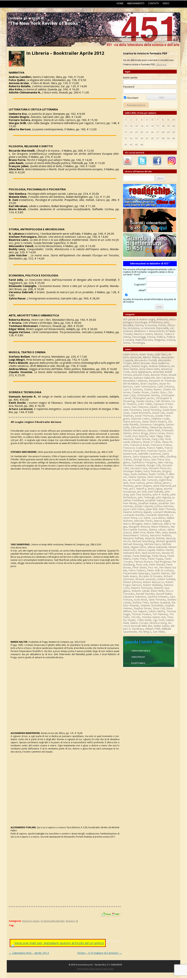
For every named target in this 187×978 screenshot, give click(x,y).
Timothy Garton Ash (154, 617)
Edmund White (139, 427)
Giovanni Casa (138, 468)
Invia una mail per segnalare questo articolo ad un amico (59, 943)
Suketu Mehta (156, 611)
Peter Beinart (157, 564)
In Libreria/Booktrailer (53, 921)
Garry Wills (158, 456)
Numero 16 (72, 921)
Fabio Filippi (156, 436)
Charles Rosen (140, 392)
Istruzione (133, 328)
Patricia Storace (143, 561)
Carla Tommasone (145, 386)
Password (128, 86)
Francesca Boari (139, 445)
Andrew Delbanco (159, 366)
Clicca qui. (161, 64)
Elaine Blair (153, 430)
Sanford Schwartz (158, 596)
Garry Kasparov (142, 456)
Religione (159, 340)
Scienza (170, 340)
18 (163, 126)
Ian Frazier (134, 480)
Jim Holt (142, 491)
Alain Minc (161, 354)
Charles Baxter (152, 389)
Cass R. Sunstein (132, 389)
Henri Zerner (154, 477)
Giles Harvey (165, 462)
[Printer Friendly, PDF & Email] (110, 915)
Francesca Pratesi (160, 445)
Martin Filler (154, 532)
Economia (151, 325)
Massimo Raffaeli (133, 538)
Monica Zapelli (146, 550)
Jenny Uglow (155, 488)
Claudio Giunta (144, 401)
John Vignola (163, 497)
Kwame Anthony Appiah (137, 512)
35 (147, 138)
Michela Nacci (152, 544)
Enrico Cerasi (157, 433)
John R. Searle (161, 494)
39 (168, 138)
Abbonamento (135, 3)
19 (168, 126)
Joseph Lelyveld (144, 506)
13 (136, 126)
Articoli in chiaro (31, 921)
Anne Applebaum (141, 372)
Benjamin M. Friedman (162, 380)
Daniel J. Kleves (158, 407)
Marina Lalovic (157, 529)
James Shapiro (143, 485)
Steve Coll (159, 608)
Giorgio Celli (153, 465)
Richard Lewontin (145, 579)
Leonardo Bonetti (133, 515)
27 (157, 132)
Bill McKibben (131, 383)
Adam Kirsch (130, 354)
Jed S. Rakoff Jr (137, 488)
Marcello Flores (143, 520)
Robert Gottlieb (166, 579)
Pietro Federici (137, 570)
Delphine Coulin (160, 418)
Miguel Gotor (138, 547)
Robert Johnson (132, 582)
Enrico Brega (140, 433)
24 (141, 132)
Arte (166, 322)
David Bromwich (141, 412)
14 (141, 126)
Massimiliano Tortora (135, 535)
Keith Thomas (167, 509)
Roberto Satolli (140, 591)
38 (163, 138)
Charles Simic (158, 392)
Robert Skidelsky (152, 585)
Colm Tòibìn (145, 404)
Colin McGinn (162, 401)
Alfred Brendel (141, 363)
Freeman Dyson (156, 450)
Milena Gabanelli (157, 547)
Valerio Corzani (139, 623)
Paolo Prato (139, 558)
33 (136, 138)
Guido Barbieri (138, 474)
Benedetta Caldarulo (135, 380)
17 (157, 126)
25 (147, 132)
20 (173, 126)
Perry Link (142, 564)
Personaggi (139, 337)
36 (152, 138)
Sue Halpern (140, 611)
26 (152, 132)
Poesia (151, 337)
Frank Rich (139, 450)
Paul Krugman (162, 561)
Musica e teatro (143, 334)
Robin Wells (157, 591)
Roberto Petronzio (141, 588)
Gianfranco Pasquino (144, 462)
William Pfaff (152, 628)
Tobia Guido (144, 620)
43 (136, 144)
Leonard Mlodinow (164, 512)
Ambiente (162, 319)
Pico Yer (153, 567)
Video (166, 3)
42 (131, 144)
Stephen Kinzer (142, 608)
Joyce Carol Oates (133, 509)
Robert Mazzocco (153, 582)
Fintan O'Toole (151, 442)
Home (120, 3)
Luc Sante (144, 518)
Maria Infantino (160, 526)
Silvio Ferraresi (157, 599)
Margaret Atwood (139, 526)
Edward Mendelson (134, 430)
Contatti (153, 3)
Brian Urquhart (149, 383)
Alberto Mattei (151, 357)
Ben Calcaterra (165, 377)
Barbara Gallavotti (144, 377)
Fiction (162, 325)
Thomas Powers (141, 614)
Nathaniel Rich (131, 553)
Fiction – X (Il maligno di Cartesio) (99, 953)
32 (131, 138)
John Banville (155, 491)
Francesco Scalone (134, 448)
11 (126, 126)
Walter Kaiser (161, 626)
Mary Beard (169, 532)
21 (126, 132)
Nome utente (130, 77)
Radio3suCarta (144, 340)
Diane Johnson (131, 421)
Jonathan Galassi (155, 500)
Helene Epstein (137, 477)
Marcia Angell (162, 520)
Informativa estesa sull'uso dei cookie (95, 968)
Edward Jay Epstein (161, 427)
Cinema (138, 325)
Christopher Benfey (148, 395)
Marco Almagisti (132, 523)
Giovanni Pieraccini (160, 468)
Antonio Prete (159, 375)
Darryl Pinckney (152, 410)
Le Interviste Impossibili (154, 328)
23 (136, 132)
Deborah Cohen (140, 418)
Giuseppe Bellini (132, 471)
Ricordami (132, 97)
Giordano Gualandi (134, 465)
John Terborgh (146, 497)
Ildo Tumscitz (150, 480)
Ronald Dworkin (145, 593)
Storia (126, 342)
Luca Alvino (158, 518)
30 (173, 132)
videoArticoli (138, 656)
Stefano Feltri (140, 602)
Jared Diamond (162, 485)
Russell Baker (164, 593)
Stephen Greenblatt (152, 605)
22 (131, 132)
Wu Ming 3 (145, 631)
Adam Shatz (146, 354)
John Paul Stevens (140, 494)
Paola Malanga (141, 556)
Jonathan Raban (147, 503)
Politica (161, 337)
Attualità (128, 325)
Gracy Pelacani (152, 471)
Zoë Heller (159, 631)
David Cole (158, 412)
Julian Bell (151, 509)
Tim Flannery (160, 614)
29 (168, 132)
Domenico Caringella (152, 424)
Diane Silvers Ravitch (154, 421)
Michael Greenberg (143, 541)
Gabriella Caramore (149, 453)
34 (141, 138)
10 (173, 119)
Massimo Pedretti (160, 535)
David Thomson (144, 415)
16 (152, 126)
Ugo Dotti (159, 620)
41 (126, 144)
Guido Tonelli (156, 474)
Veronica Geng (158, 623)
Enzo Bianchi (139, 436)
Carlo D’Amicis (165, 386)
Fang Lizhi (157, 439)
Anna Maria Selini (149, 369)
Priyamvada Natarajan (136, 573)
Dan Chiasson (140, 407)
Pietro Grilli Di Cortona (160, 570)
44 (141, 144)
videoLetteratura (140, 650)
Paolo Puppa (155, 558)
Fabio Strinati (142, 439)
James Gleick (153, 483)
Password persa (136, 105)
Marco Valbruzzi (153, 523)
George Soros (141, 459)
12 (131, 126)
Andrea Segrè (139, 366)
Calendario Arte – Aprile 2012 (29, 953)
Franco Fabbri (155, 448)
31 (126, 138)
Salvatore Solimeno (134, 596)
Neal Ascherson (151, 553)
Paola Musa (159, 556)
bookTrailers (138, 663)
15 (147, 126)
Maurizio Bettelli (154, 538)
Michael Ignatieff (165, 541)
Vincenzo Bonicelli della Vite (147, 624)
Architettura (155, 322)
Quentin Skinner (160, 573)
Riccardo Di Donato (150, 576)
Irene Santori (137, 483)
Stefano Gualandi (160, 602)
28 (163, 132)
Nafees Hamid (164, 550)
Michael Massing (133, 544)
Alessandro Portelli (145, 360)
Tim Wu (135, 617)
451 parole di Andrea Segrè (139, 319)
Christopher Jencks (143, 398)
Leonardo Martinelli (157, 515)
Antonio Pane (141, 375)
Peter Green (139, 567)
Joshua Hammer (163, 506)
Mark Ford (139, 532)
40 (173, 138)
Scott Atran (140, 599)
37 (157, 138)
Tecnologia (138, 342)
